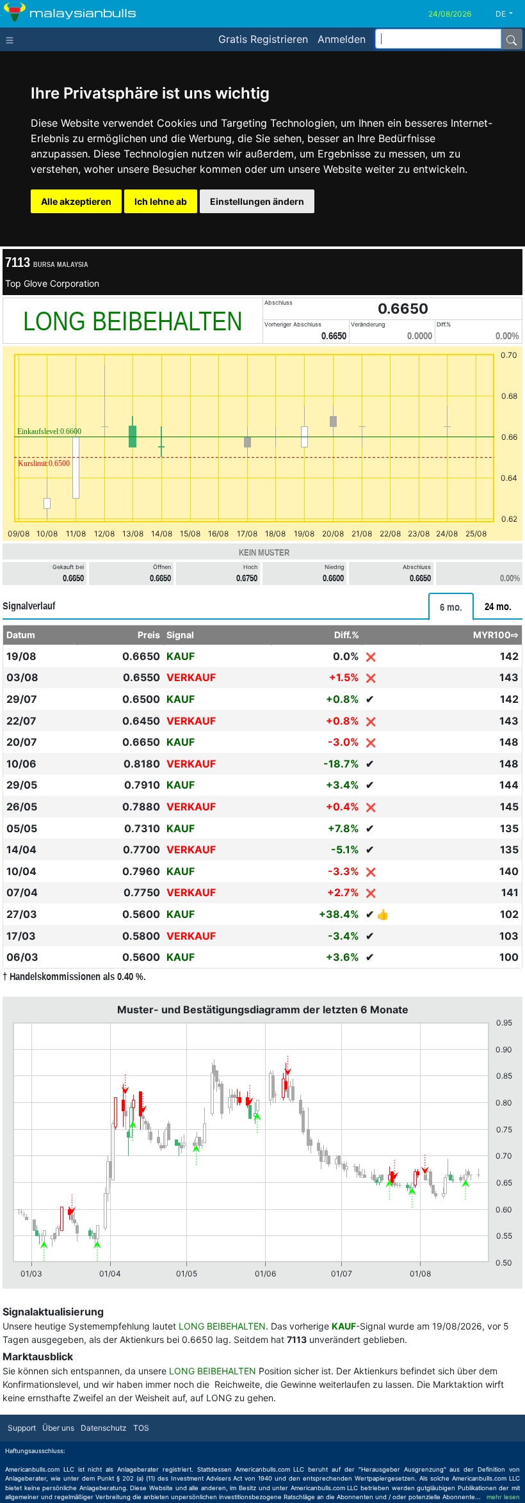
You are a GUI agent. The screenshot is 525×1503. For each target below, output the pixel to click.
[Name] (511, 39)
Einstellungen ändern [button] (257, 201)
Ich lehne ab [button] (160, 201)
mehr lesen (503, 1496)
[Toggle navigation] (12, 39)
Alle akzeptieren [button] (76, 201)
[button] (509, 14)
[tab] (451, 606)
